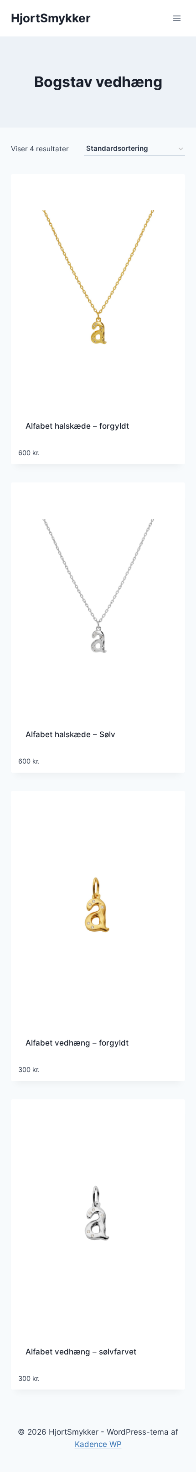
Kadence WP (98, 1444)
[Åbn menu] (176, 18)
